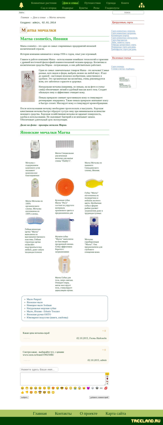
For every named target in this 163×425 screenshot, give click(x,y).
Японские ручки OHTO (39, 314)
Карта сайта (116, 413)
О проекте (88, 413)
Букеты (83, 8)
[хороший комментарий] (104, 331)
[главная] (21, 5)
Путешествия (92, 3)
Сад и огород (48, 8)
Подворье (67, 8)
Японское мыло (35, 302)
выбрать (24, 397)
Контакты (63, 413)
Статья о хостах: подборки (122, 69)
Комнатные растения (43, 3)
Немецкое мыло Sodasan (39, 305)
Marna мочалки (57, 17)
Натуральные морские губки (41, 308)
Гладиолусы (112, 8)
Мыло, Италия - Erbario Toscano (43, 311)
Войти (21, 13)
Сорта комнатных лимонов (123, 31)
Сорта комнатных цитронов (123, 33)
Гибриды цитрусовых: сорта (123, 45)
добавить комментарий (99, 397)
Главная (25, 17)
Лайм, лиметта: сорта (120, 42)
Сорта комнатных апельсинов (124, 38)
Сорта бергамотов (119, 40)
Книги (125, 3)
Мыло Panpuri (34, 299)
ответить (27, 338)
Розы (96, 8)
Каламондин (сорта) (120, 35)
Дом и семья (70, 3)
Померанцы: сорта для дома (123, 47)
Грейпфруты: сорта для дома (123, 49)
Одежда (111, 3)
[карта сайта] (142, 5)
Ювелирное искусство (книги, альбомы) (47, 317)
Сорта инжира (117, 66)
